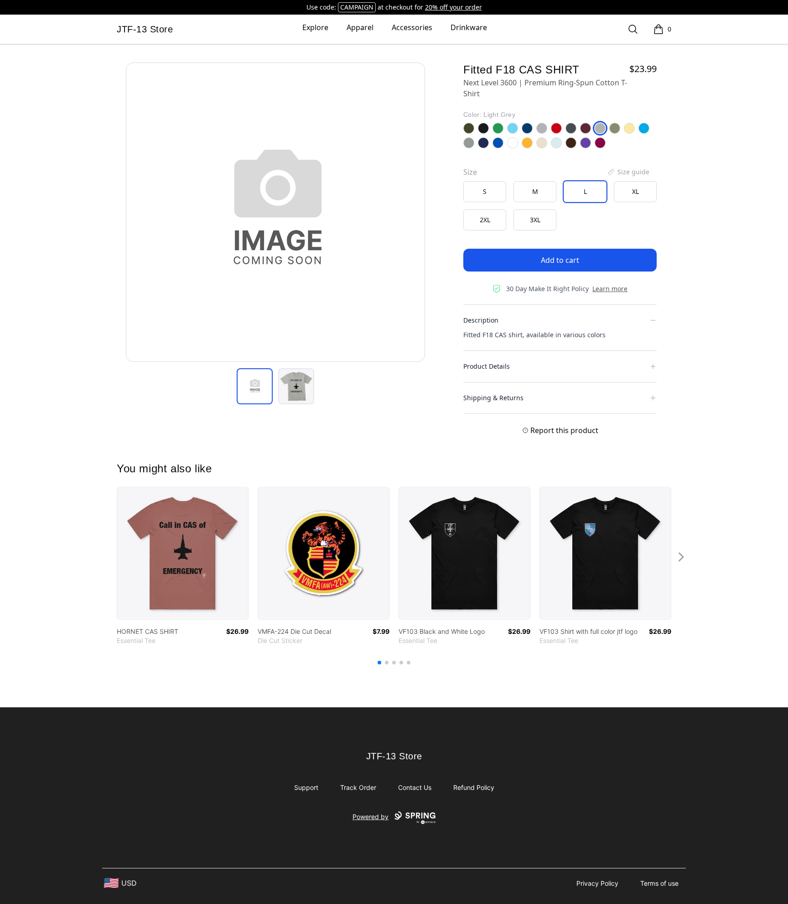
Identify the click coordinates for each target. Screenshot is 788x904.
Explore (315, 27)
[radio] (484, 191)
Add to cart (560, 260)
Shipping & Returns (493, 397)
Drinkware (469, 27)
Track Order (358, 787)
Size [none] (470, 172)
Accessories (412, 27)
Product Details (486, 366)
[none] (628, 172)
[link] (182, 553)
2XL (485, 219)
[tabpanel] (275, 212)
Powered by (371, 816)
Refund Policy (473, 787)
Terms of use (659, 883)
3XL (535, 219)
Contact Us (414, 787)
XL (635, 191)
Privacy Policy (597, 883)
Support (306, 787)
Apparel (360, 27)
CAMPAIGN (356, 7)
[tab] (255, 386)
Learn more (609, 288)
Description (480, 320)
